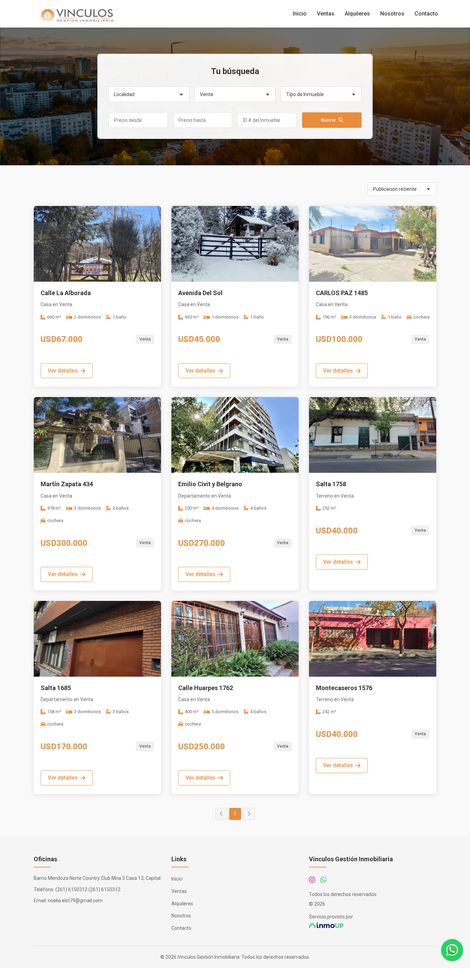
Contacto (426, 13)
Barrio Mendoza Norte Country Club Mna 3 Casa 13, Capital (97, 878)
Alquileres (357, 13)
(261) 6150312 (71, 889)
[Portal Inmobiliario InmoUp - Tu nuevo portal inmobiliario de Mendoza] (372, 925)
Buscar (328, 120)
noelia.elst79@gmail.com (75, 900)
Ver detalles (63, 370)
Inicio (300, 13)
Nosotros (392, 13)
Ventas (325, 13)
